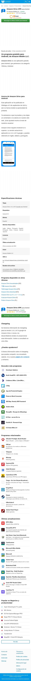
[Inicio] (2, 6)
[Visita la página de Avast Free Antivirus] (15, 16)
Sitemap (3, 661)
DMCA (18, 666)
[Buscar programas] (26, 1)
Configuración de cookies (21, 670)
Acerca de (4, 651)
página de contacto (22, 357)
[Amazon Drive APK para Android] (3, 11)
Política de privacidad (22, 659)
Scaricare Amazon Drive (8, 297)
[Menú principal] (29, 1)
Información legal (21, 663)
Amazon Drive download (8, 292)
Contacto (4, 654)
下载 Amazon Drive (7, 286)
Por (13, 11)
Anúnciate (4, 658)
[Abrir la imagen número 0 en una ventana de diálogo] (8, 153)
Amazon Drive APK (18, 9)
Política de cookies (21, 656)
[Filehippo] (5, 1)
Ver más (15, 641)
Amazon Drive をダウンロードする (11, 294)
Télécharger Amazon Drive (9, 289)
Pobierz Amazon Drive (7, 300)
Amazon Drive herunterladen (9, 283)
